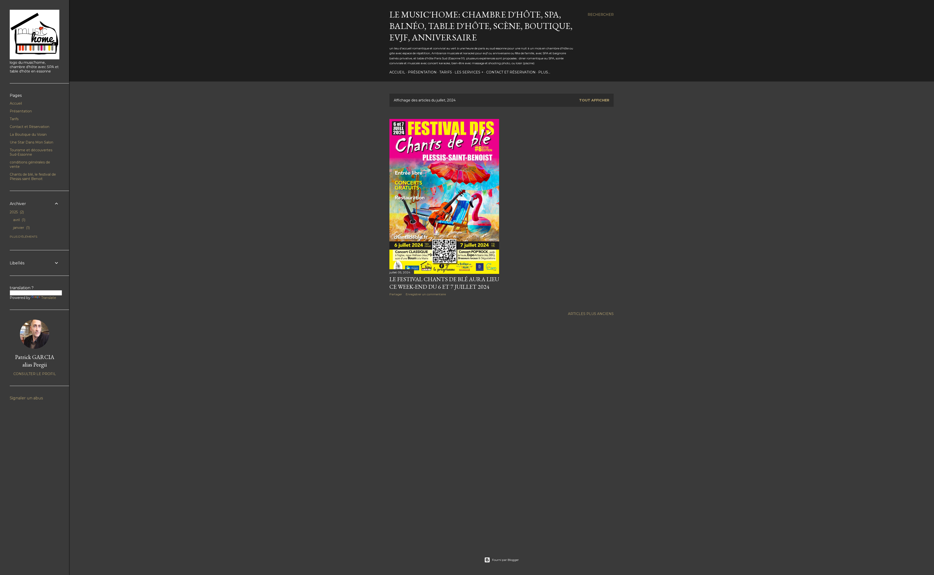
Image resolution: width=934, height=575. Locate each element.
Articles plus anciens (591, 314)
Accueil (397, 72)
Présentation (422, 72)
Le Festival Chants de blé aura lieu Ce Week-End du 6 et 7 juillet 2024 (444, 282)
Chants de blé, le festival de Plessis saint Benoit (33, 176)
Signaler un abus (26, 398)
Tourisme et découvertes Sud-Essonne (31, 152)
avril (18, 220)
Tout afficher (594, 100)
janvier (21, 227)
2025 (16, 212)
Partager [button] (395, 294)
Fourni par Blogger (505, 560)
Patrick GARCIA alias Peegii (34, 360)
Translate (48, 298)
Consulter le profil (34, 374)
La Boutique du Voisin (28, 134)
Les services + (469, 72)
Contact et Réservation (511, 72)
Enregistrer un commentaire (426, 294)
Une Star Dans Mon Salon (31, 142)
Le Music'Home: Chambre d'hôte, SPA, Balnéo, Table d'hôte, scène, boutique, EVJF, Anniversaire (481, 26)
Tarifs (445, 72)
